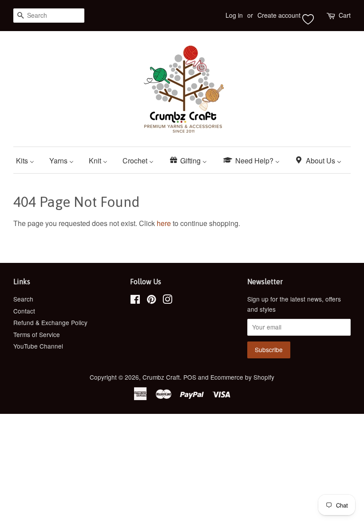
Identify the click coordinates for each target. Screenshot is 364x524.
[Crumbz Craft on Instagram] (167, 300)
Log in (234, 15)
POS (189, 377)
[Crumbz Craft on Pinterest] (151, 300)
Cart (345, 15)
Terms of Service (36, 334)
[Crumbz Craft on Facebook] (135, 300)
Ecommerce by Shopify (242, 377)
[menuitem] (28, 160)
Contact (24, 310)
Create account (279, 15)
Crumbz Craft (161, 377)
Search (23, 298)
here (164, 223)
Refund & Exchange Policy (50, 322)
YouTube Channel (38, 345)
